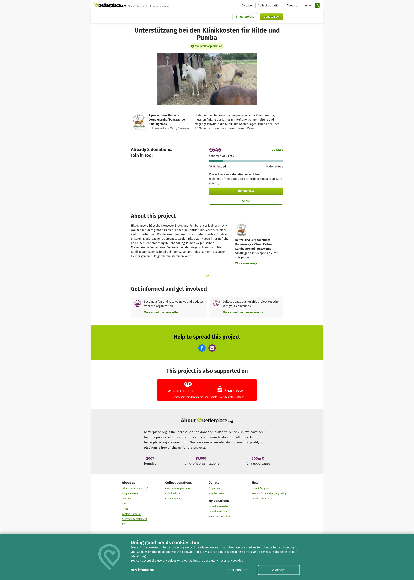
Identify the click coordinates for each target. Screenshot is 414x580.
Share (246, 201)
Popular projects (217, 493)
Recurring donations (219, 516)
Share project (245, 16)
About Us (293, 5)
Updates (277, 149)
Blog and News (130, 493)
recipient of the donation (226, 179)
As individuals (172, 493)
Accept (280, 570)
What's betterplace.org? (135, 488)
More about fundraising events (243, 312)
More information (142, 570)
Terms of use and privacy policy (269, 493)
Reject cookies (235, 570)
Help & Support (260, 488)
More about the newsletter (161, 312)
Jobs (124, 503)
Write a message (246, 263)
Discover (247, 5)
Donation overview (218, 506)
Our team (127, 498)
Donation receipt (217, 511)
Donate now (271, 16)
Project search (216, 488)
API (123, 524)
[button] (202, 348)
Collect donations (270, 5)
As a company (172, 498)
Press (125, 508)
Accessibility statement (134, 519)
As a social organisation (178, 488)
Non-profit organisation (208, 46)
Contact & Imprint (131, 514)
